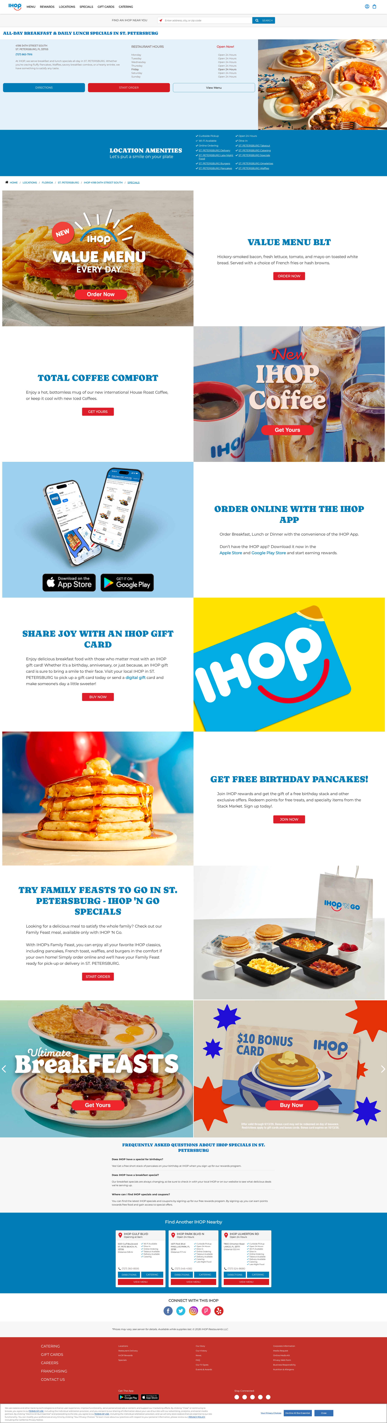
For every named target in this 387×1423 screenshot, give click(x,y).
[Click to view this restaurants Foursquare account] (206, 1310)
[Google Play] (128, 1397)
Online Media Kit (281, 1355)
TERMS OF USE (36, 1411)
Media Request (280, 1350)
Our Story (200, 1346)
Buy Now (98, 697)
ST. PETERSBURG (69, 182)
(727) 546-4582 (183, 1268)
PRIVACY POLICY (197, 1417)
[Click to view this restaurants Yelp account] (218, 1310)
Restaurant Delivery (128, 1350)
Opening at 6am (133, 1236)
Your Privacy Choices (271, 1413)
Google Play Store (269, 552)
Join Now (289, 819)
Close (324, 1413)
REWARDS (47, 6)
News (198, 1355)
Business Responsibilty (284, 1365)
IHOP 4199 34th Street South (103, 182)
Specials (134, 182)
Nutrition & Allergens (283, 1369)
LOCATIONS (67, 6)
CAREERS (49, 1363)
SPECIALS (86, 6)
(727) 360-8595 (130, 1268)
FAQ (198, 1360)
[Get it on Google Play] (126, 582)
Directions (44, 87)
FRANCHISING (54, 1371)
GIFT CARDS (106, 6)
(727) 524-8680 (236, 1268)
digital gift (136, 677)
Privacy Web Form (282, 1360)
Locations (30, 182)
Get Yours (98, 412)
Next (383, 1069)
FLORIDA (48, 182)
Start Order (129, 87)
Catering (152, 1274)
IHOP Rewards (125, 1355)
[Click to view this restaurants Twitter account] (180, 1310)
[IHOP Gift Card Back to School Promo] (290, 1068)
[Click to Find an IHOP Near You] (160, 20)
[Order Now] (374, 6)
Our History (201, 1350)
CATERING (126, 6)
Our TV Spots (202, 1365)
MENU (31, 6)
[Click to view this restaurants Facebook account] (168, 1310)
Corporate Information (284, 1346)
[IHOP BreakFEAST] (96, 1068)
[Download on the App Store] (69, 582)
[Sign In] (367, 6)
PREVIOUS (4, 1069)
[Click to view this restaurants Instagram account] (193, 1310)
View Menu (214, 87)
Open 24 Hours (185, 1236)
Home (14, 182)
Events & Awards (204, 1369)
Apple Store (231, 552)
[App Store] (150, 1397)
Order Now (289, 276)
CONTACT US (53, 1379)
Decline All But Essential (297, 1413)
